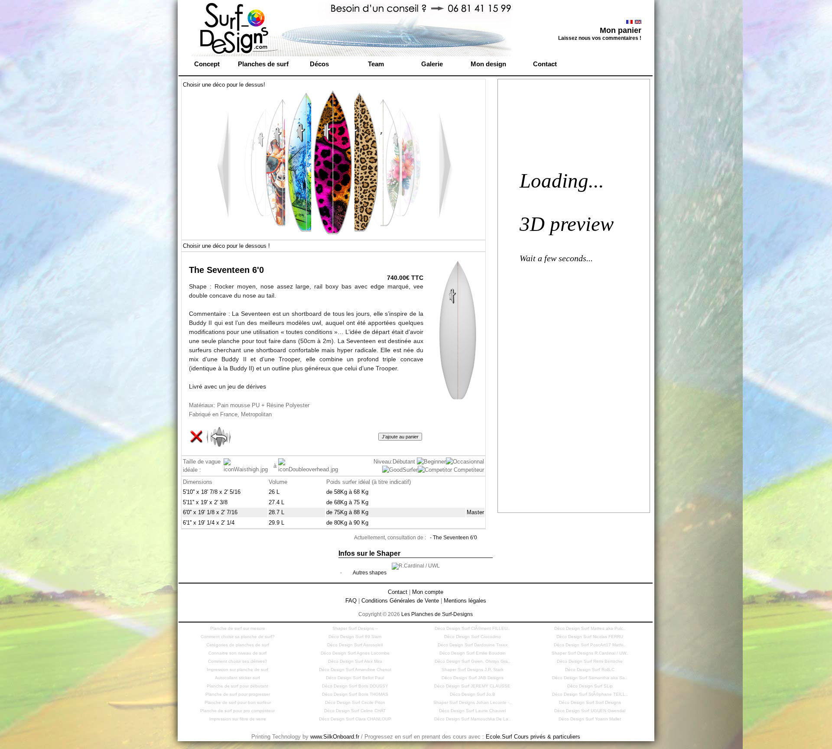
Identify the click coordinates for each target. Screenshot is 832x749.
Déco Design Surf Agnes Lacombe (355, 653)
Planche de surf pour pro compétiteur (237, 710)
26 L (274, 492)
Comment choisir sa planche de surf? (238, 636)
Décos (319, 64)
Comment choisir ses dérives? (237, 661)
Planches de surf (263, 64)
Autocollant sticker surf (237, 677)
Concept (207, 64)
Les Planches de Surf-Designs (437, 614)
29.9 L (276, 522)
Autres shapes (370, 573)
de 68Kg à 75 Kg (347, 502)
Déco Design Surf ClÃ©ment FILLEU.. (472, 628)
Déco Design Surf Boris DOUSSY (355, 686)
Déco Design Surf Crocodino (472, 636)
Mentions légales (465, 600)
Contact (545, 64)
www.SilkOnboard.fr (334, 736)
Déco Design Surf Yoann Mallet (590, 719)
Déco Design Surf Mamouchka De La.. (472, 719)
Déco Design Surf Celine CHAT (355, 710)
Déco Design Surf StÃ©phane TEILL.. (590, 694)
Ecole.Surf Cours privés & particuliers (533, 736)
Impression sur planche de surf (237, 669)
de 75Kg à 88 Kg (347, 512)
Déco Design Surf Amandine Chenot (355, 669)
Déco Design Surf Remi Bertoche (590, 661)
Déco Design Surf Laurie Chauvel (472, 710)
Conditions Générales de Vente (400, 600)
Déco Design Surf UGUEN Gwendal (589, 710)
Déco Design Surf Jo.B (472, 694)
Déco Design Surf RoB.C (589, 669)
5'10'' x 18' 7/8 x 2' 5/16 (211, 492)
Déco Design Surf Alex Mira (355, 661)
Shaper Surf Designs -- (355, 628)
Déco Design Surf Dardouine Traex (472, 644)
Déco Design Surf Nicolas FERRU (589, 636)
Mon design (488, 64)
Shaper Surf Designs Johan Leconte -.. (472, 702)
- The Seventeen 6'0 (453, 538)
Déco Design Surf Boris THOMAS (355, 694)
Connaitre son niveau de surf (237, 653)
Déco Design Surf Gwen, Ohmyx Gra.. (472, 661)
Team (376, 64)
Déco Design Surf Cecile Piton (355, 702)
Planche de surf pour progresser (237, 694)
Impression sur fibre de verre (237, 719)
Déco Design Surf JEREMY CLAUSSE (472, 686)
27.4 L (276, 502)
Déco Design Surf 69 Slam (354, 636)
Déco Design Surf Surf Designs (590, 702)
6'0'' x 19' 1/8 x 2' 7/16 (210, 512)
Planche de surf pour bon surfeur (238, 702)
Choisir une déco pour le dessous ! (226, 246)
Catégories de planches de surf (237, 644)
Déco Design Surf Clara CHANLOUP (355, 719)
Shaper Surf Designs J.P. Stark (473, 669)
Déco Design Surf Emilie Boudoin (472, 653)
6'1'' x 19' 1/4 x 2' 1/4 (208, 522)
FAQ (351, 600)
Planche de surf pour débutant (237, 686)
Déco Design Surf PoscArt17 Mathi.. (590, 644)
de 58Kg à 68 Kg (347, 492)
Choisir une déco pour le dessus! (224, 84)
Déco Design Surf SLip (590, 686)
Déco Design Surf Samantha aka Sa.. (589, 677)
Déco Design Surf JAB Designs (473, 677)
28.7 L (276, 512)
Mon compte (427, 592)
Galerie (432, 64)
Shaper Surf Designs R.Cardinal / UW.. (590, 653)
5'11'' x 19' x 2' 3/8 (205, 502)
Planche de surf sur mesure (237, 628)
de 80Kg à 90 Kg (347, 522)
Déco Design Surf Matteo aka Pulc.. (590, 628)
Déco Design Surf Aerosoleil (355, 644)
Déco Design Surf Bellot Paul (355, 677)
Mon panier (620, 30)
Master (475, 512)
